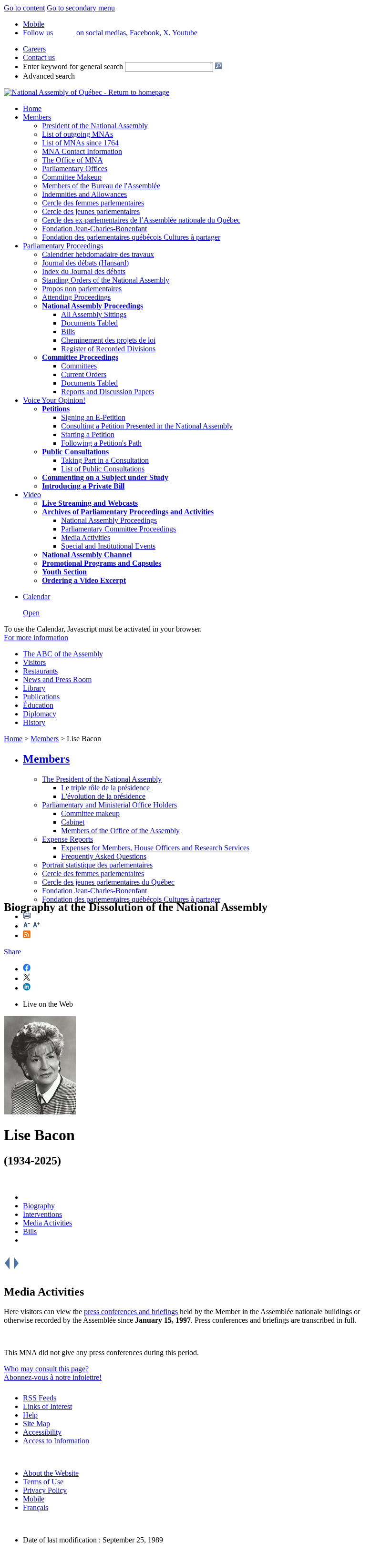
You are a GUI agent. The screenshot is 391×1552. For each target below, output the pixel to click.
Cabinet (72, 822)
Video (32, 494)
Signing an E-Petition (93, 417)
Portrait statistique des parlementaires (97, 865)
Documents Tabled (89, 323)
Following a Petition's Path (101, 443)
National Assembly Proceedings (109, 520)
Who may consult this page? (46, 1369)
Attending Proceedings (76, 297)
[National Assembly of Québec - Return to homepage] (86, 92)
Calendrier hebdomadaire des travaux (98, 254)
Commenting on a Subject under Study (105, 477)
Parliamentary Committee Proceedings (118, 529)
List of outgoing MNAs (77, 134)
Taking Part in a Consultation (105, 460)
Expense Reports (67, 839)
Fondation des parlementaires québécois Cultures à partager (131, 237)
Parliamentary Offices (74, 168)
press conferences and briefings (131, 1311)
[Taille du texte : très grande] (36, 926)
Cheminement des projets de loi (108, 340)
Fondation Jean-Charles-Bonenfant (94, 229)
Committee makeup (90, 813)
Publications (41, 697)
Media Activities (85, 537)
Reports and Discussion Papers (107, 392)
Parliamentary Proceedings (63, 246)
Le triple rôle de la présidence (105, 788)
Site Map (36, 1423)
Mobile (33, 1499)
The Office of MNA (72, 160)
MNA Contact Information (82, 151)
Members (37, 117)
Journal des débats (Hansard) (85, 263)
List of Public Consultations (102, 469)
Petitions (56, 409)
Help (30, 1415)
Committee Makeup (72, 177)
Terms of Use (43, 1482)
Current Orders (83, 374)
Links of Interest (47, 1406)
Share (12, 952)
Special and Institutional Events (108, 546)
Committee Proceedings (80, 357)
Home (32, 108)
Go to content (24, 8)
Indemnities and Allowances (84, 194)
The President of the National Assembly (102, 779)
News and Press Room (57, 679)
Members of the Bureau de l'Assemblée (101, 186)
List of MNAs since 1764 (80, 143)
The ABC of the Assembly (63, 654)
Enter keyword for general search (73, 66)
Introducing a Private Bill (83, 486)
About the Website (51, 1473)
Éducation (38, 705)
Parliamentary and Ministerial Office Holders (109, 805)
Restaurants (40, 671)
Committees (79, 366)
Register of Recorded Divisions (108, 349)
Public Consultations (75, 452)
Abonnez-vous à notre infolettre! (53, 1377)
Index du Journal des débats (83, 271)
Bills (68, 331)
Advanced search (49, 76)
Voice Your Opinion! (54, 400)
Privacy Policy (45, 1490)
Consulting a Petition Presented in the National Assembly (147, 426)
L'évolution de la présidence (103, 796)
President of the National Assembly (95, 126)
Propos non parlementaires (82, 289)
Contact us (39, 57)
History (34, 722)
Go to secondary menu (81, 8)
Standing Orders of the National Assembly (105, 280)
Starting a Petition (87, 434)
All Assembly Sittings (93, 314)
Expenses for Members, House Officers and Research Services (155, 848)
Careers (34, 49)
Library (34, 688)
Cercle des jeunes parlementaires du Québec (108, 882)
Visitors (34, 662)
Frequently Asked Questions (103, 856)
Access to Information (56, 1441)
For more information (36, 637)
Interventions (42, 1214)
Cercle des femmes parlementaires (93, 203)
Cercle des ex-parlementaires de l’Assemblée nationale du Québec (141, 220)
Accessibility (42, 1432)
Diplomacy (39, 714)
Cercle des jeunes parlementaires (91, 211)
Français (35, 1507)
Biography (39, 1206)
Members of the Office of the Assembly (120, 831)
